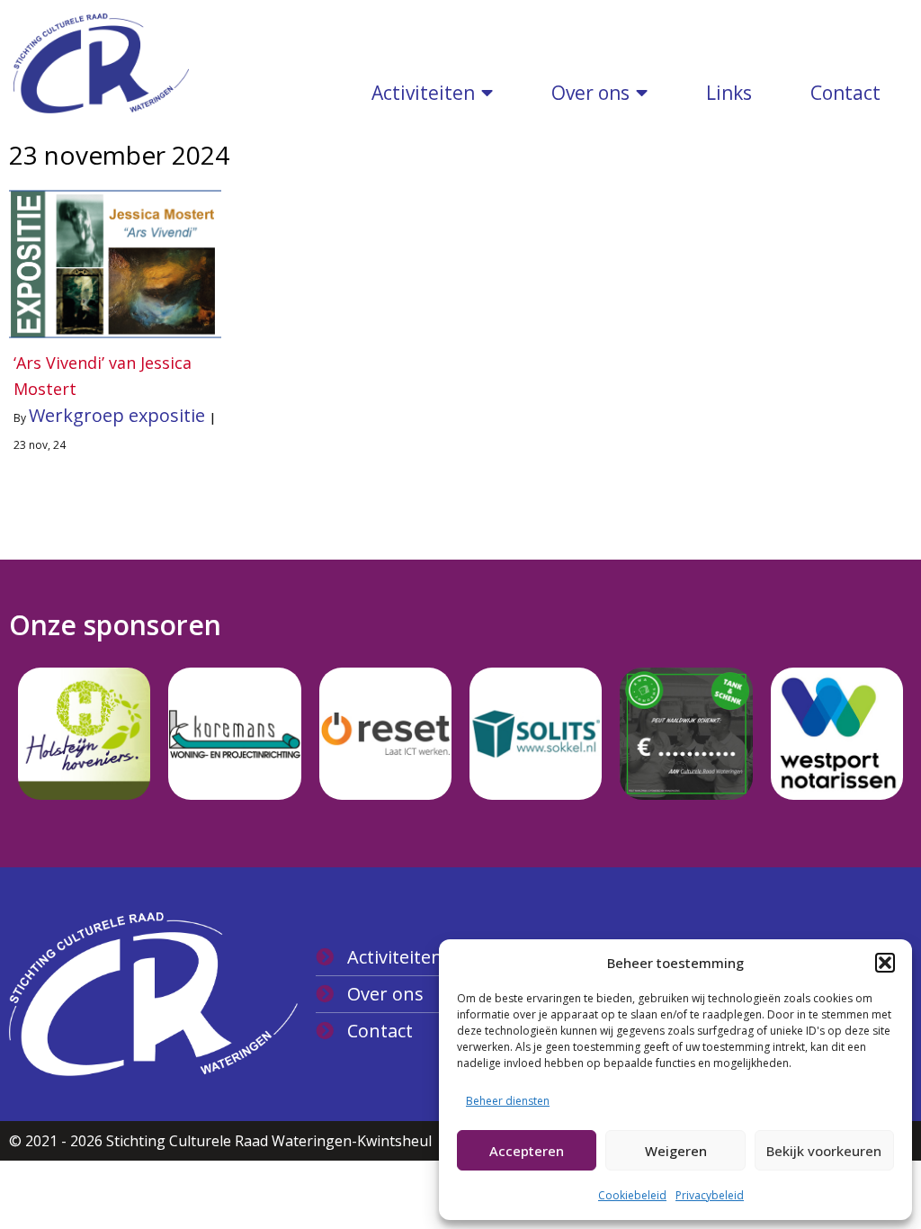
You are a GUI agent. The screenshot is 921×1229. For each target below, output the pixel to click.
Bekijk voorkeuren (823, 1151)
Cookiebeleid (632, 1195)
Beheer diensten (508, 1100)
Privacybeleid (709, 1195)
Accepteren (526, 1151)
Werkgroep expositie (117, 415)
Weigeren (676, 1151)
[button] (885, 963)
